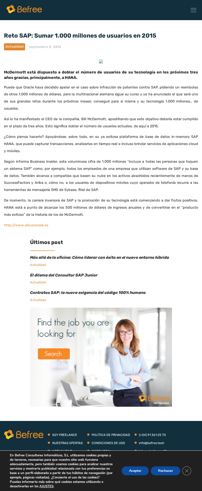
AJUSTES (46, 486)
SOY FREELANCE (64, 435)
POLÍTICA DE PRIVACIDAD (111, 435)
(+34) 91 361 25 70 (152, 435)
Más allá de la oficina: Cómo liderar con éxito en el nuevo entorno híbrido (99, 257)
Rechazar (165, 470)
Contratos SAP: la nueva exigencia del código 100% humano (88, 292)
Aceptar (135, 470)
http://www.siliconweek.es (26, 225)
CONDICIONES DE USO (108, 443)
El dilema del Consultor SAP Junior (64, 275)
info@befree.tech (151, 443)
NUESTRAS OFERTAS (67, 443)
